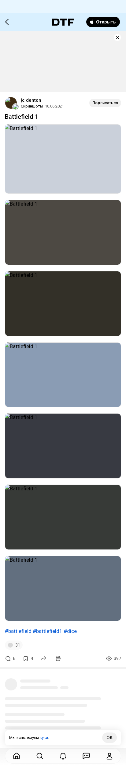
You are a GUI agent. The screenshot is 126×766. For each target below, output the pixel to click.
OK (109, 737)
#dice (70, 631)
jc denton (31, 100)
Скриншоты (32, 106)
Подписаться (105, 103)
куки (44, 737)
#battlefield (18, 631)
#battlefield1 (47, 631)
